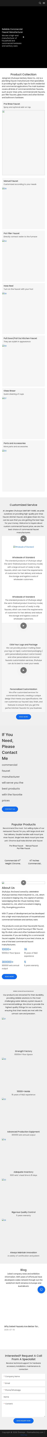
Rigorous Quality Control (23, 1212)
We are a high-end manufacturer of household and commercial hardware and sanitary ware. (11, 40)
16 (25, 949)
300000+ (7, 962)
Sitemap (23, 1435)
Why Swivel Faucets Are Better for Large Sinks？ (21, 1326)
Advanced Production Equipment (23, 1131)
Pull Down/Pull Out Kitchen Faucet (20, 338)
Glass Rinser (10, 390)
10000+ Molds (23, 1091)
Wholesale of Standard (23, 557)
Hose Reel (8, 285)
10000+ (6, 949)
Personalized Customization (23, 689)
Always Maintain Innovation (23, 1252)
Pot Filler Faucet (12, 233)
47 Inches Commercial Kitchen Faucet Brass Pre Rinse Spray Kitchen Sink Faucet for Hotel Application (34, 862)
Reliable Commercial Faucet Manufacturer (12, 31)
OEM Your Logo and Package (23, 644)
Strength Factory (23, 1051)
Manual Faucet (11, 181)
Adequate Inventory (23, 1172)
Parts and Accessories (15, 443)
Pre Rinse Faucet (12, 103)
